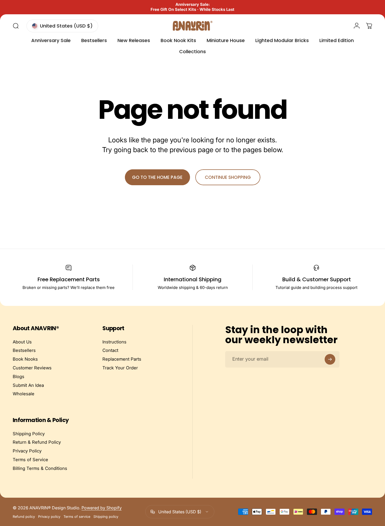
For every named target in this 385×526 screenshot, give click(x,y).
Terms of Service (30, 459)
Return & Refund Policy (37, 442)
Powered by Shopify (101, 507)
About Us (22, 341)
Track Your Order (120, 367)
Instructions (114, 341)
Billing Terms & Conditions (40, 468)
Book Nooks (25, 359)
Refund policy (24, 517)
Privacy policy (49, 517)
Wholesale (23, 394)
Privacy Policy (27, 451)
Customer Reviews (32, 367)
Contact (110, 350)
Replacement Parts (121, 359)
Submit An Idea (28, 385)
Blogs (18, 376)
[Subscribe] (330, 359)
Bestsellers (24, 350)
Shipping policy (105, 517)
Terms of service (77, 517)
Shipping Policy (29, 433)
